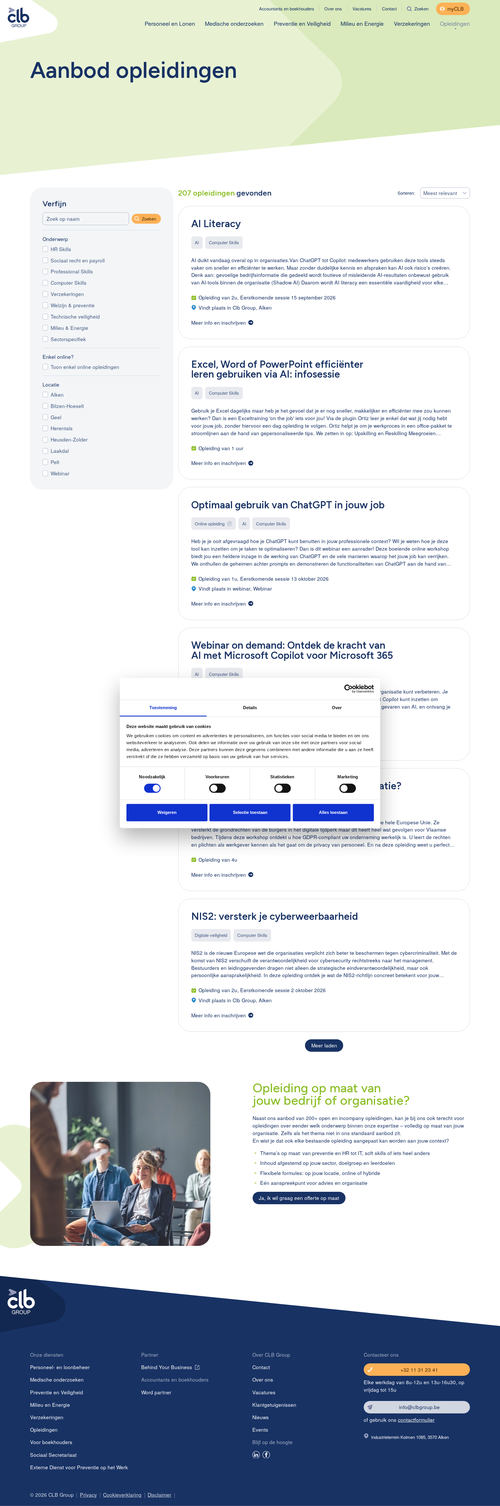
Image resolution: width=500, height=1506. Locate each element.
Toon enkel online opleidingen (85, 366)
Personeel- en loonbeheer (60, 1367)
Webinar (60, 473)
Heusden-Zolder (69, 439)
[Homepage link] (27, 16)
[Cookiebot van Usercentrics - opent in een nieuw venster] (348, 688)
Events (260, 1429)
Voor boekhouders (51, 1442)
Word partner (156, 1392)
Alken (57, 394)
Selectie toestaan (250, 812)
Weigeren (167, 812)
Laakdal (60, 450)
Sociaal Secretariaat (53, 1454)
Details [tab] (250, 707)
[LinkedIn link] (256, 1455)
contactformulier (416, 1419)
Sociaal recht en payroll (78, 260)
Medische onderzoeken (234, 23)
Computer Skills (69, 282)
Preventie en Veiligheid (302, 23)
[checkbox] (45, 249)
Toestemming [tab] (163, 707)
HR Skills (61, 249)
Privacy (88, 1494)
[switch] (217, 788)
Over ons (333, 8)
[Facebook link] (266, 1455)
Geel (56, 417)
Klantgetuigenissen (274, 1404)
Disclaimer (159, 1494)
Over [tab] (337, 707)
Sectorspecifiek (68, 339)
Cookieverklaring (122, 1494)
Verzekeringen (412, 23)
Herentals (62, 428)
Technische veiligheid (75, 316)
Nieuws (260, 1417)
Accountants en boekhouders (286, 8)
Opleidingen (455, 23)
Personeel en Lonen (170, 23)
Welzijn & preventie (73, 305)
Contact (389, 8)
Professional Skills (72, 271)
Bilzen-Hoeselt (67, 405)
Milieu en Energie (362, 23)
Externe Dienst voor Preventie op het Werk (79, 1467)
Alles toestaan (333, 812)
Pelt (55, 462)
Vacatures (362, 8)
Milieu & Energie (69, 327)
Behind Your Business (166, 1367)
